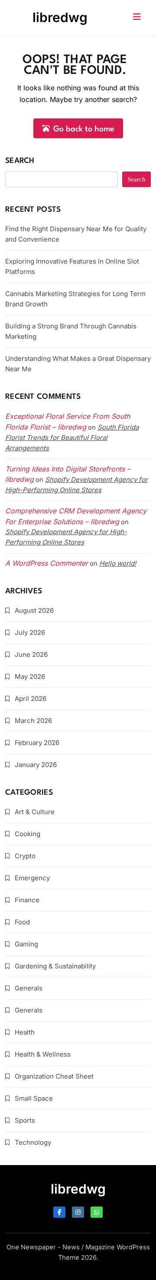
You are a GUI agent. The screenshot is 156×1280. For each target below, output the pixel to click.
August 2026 (34, 610)
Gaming (26, 944)
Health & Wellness (43, 1054)
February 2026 (37, 743)
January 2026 (36, 765)
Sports (25, 1120)
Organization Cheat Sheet (54, 1076)
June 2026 (31, 654)
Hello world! (117, 563)
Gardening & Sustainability (55, 966)
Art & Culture (35, 812)
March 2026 (33, 720)
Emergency (32, 878)
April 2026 (30, 698)
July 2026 (30, 632)
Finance (27, 900)
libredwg (60, 17)
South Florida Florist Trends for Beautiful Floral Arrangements (72, 437)
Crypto (25, 856)
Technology (33, 1142)
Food (22, 922)
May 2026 (30, 676)
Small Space (34, 1098)
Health (25, 1032)
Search (20, 161)
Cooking (27, 834)
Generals (28, 988)
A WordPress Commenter (46, 563)
